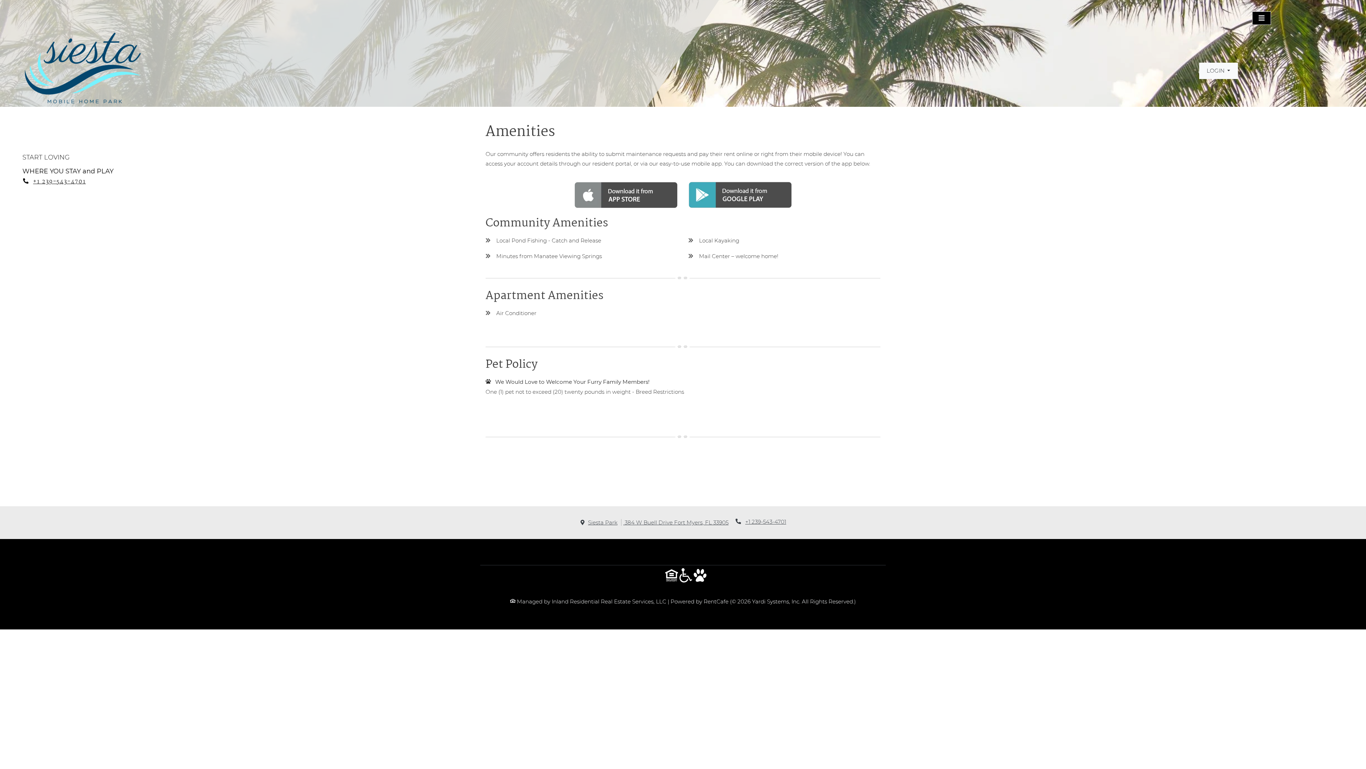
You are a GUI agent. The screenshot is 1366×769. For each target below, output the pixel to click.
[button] (1218, 71)
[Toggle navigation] (1261, 18)
